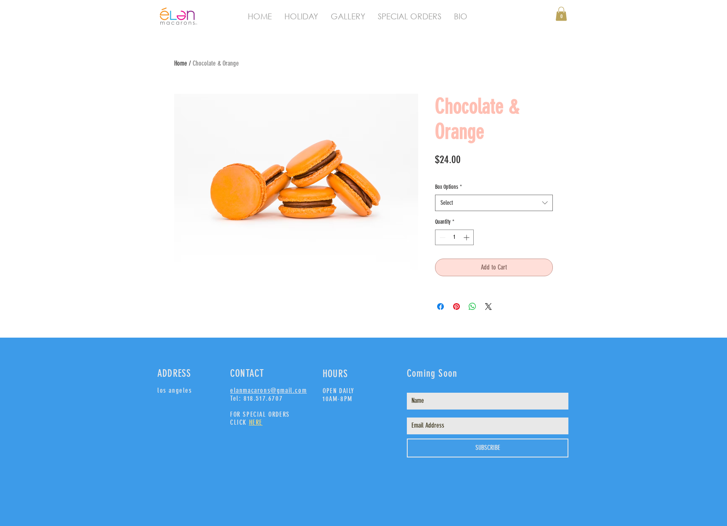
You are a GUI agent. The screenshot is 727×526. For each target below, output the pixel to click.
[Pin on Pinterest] (456, 306)
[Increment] (467, 237)
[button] (561, 14)
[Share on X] (488, 306)
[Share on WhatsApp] (472, 306)
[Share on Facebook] (440, 306)
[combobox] (494, 203)
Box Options (448, 186)
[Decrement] (441, 237)
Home (180, 63)
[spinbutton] (454, 237)
